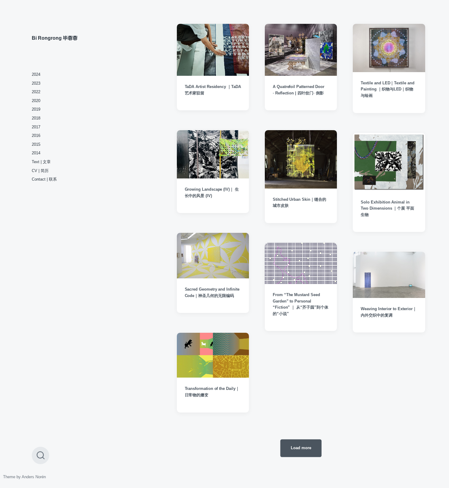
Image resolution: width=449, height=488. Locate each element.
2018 (36, 118)
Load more (301, 448)
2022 (36, 92)
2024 (36, 74)
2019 (36, 109)
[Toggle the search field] (40, 455)
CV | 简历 (40, 170)
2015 (36, 144)
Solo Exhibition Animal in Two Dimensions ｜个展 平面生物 (387, 208)
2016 (36, 135)
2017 (36, 127)
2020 (36, 100)
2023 (36, 83)
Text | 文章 (41, 162)
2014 (36, 153)
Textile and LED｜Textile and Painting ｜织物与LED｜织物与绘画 (387, 89)
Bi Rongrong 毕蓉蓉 (55, 38)
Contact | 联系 (44, 179)
